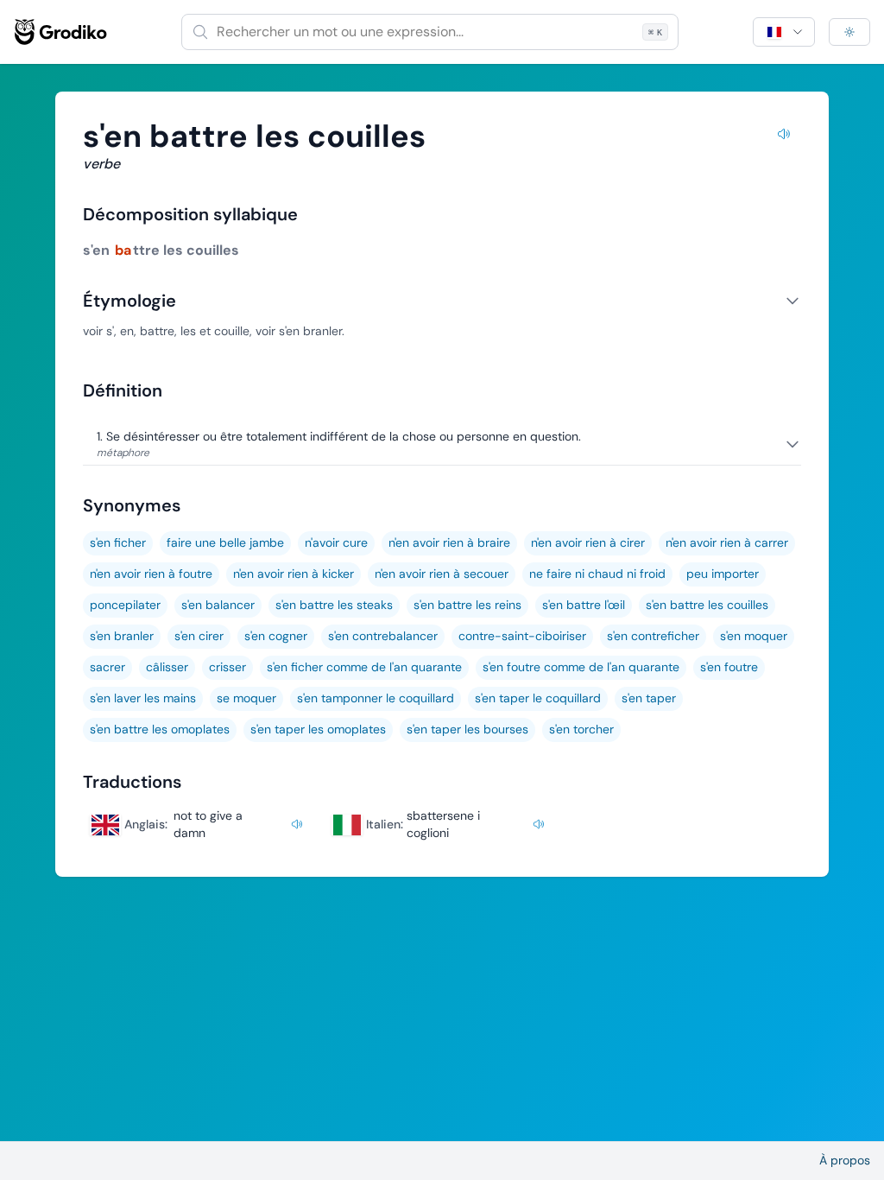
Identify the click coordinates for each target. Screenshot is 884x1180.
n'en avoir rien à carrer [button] (727, 542)
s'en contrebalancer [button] (383, 636)
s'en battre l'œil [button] (583, 604)
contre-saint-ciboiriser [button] (522, 636)
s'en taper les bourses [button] (467, 729)
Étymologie (129, 300)
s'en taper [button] (649, 698)
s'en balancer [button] (218, 604)
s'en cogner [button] (275, 636)
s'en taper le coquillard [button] (538, 698)
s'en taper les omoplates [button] (318, 729)
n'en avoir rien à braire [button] (449, 542)
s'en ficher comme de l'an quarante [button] (364, 667)
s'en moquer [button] (753, 636)
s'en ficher (118, 542)
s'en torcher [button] (581, 729)
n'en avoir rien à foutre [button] (151, 573)
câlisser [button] (167, 667)
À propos (844, 1160)
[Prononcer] (784, 136)
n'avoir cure (336, 542)
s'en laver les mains (143, 698)
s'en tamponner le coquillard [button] (375, 698)
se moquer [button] (246, 698)
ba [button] (123, 250)
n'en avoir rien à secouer (441, 573)
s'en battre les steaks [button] (334, 604)
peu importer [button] (722, 573)
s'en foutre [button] (729, 667)
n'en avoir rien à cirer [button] (588, 542)
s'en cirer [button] (199, 636)
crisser (227, 667)
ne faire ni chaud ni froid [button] (597, 573)
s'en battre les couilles (707, 604)
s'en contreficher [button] (653, 636)
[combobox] (430, 32)
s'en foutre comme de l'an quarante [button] (581, 667)
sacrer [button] (107, 667)
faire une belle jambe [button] (225, 542)
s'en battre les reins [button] (467, 604)
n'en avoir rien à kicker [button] (293, 573)
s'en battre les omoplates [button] (160, 729)
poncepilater (125, 604)
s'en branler (122, 636)
